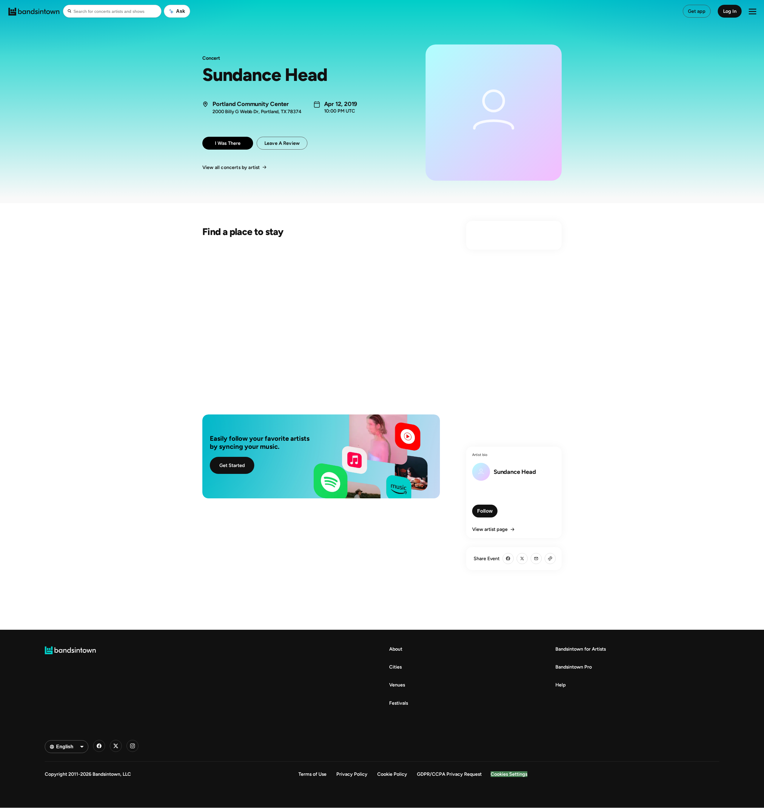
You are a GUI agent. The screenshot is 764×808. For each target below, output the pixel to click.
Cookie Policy (392, 774)
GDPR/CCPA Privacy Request (449, 774)
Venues (397, 685)
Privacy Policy (351, 774)
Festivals (398, 703)
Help (560, 685)
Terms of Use (312, 774)
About (395, 649)
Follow (484, 511)
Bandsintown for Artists (580, 649)
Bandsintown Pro (573, 667)
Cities (395, 667)
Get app (697, 11)
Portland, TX (273, 111)
